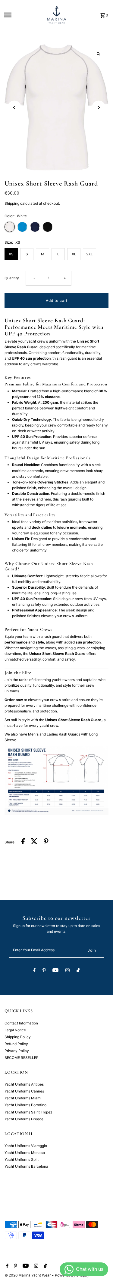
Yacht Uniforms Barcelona (26, 1166)
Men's (33, 734)
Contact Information (21, 1023)
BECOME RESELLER (22, 1057)
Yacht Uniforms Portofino (25, 1105)
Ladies (52, 734)
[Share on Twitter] (34, 842)
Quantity (12, 278)
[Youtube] (55, 971)
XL (74, 254)
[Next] (98, 107)
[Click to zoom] (98, 54)
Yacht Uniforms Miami (23, 1098)
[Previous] (14, 107)
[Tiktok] (78, 971)
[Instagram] (67, 971)
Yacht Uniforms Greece (24, 1119)
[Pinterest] (44, 971)
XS (11, 254)
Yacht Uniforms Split (22, 1159)
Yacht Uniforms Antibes (24, 1084)
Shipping (12, 203)
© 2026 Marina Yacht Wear (28, 1275)
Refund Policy (16, 1044)
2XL (89, 254)
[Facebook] (34, 971)
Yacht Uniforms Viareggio (26, 1145)
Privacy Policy (17, 1050)
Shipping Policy (18, 1037)
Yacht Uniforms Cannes (24, 1091)
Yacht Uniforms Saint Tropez (28, 1112)
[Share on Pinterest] (46, 842)
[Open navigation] (22, 14)
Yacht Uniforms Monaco (25, 1152)
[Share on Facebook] (23, 842)
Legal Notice (15, 1030)
